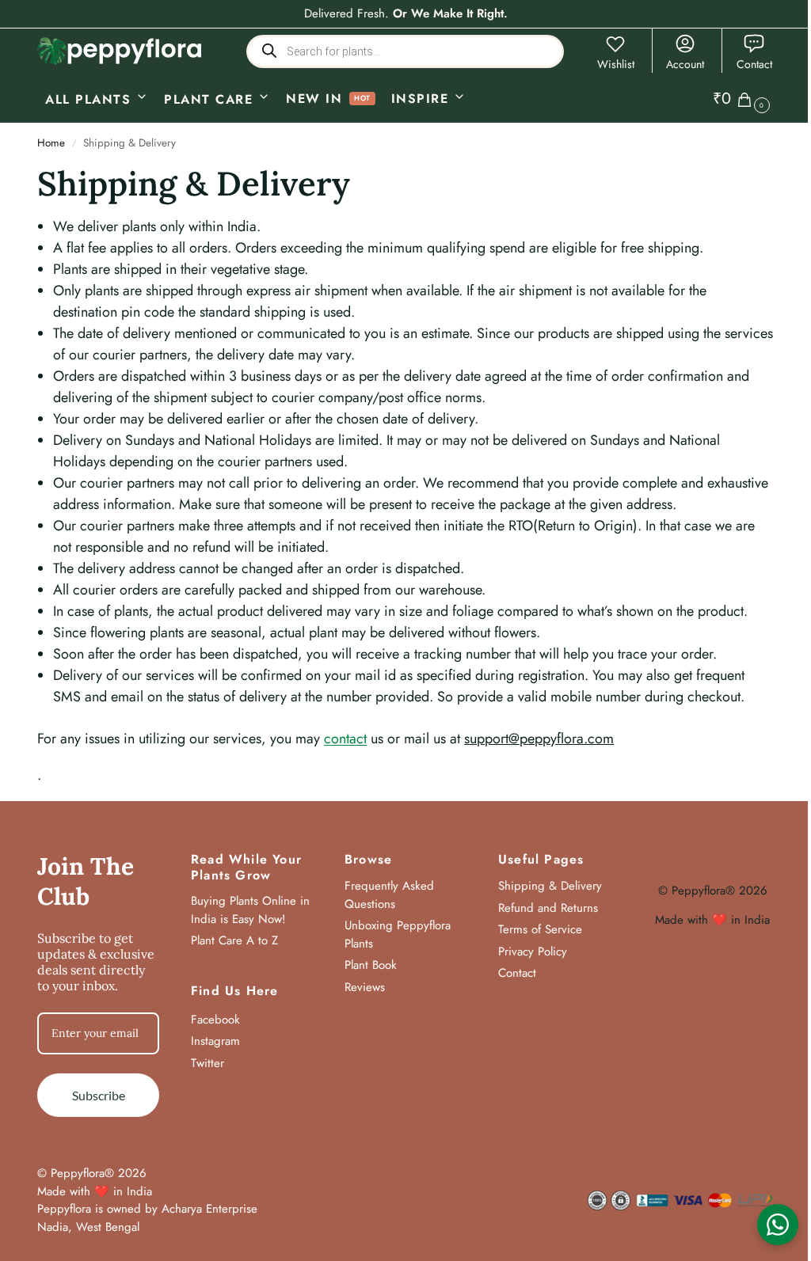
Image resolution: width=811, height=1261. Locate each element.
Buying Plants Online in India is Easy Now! (250, 910)
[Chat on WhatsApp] (777, 1224)
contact (345, 738)
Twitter (207, 1063)
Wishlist (615, 64)
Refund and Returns (548, 908)
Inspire (420, 98)
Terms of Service (540, 929)
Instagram (215, 1041)
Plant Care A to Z (234, 940)
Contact (754, 64)
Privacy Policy (532, 951)
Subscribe (98, 1095)
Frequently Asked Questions (389, 895)
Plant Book (371, 965)
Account (685, 64)
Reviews (365, 987)
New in (314, 98)
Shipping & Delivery (550, 885)
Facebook (215, 1019)
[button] (743, 99)
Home (51, 142)
